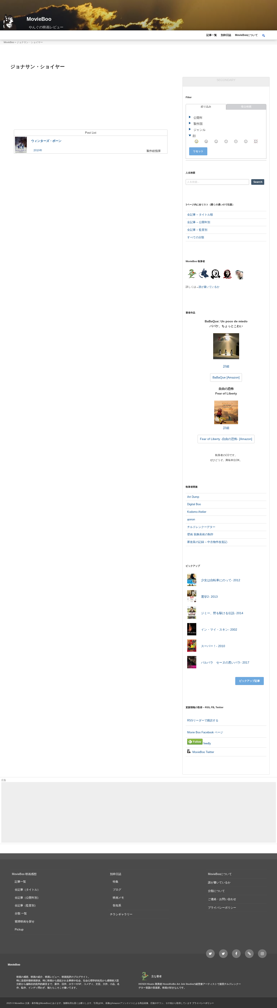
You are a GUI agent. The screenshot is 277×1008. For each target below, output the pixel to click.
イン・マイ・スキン (219, 629)
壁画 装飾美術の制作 (200, 534)
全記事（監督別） (26, 905)
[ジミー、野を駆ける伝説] (192, 613)
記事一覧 (211, 35)
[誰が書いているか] (238, 275)
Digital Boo (194, 504)
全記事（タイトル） (27, 889)
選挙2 (209, 596)
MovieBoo (39, 19)
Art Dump (193, 496)
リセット (198, 151)
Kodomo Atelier (196, 511)
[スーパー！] (192, 646)
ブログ (117, 889)
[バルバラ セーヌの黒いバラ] (192, 663)
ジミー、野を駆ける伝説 (222, 613)
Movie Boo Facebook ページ (205, 732)
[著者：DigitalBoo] (215, 274)
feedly (207, 743)
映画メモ (118, 897)
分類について (216, 891)
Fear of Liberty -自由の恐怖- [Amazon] (226, 439)
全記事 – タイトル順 (200, 214)
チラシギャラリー (121, 914)
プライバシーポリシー (222, 907)
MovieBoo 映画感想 (24, 874)
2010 (37, 150)
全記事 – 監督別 (197, 229)
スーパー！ (213, 646)
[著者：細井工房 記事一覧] (203, 274)
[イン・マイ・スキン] (192, 630)
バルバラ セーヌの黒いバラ (225, 662)
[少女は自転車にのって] (192, 580)
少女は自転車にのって (220, 580)
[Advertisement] (131, 812)
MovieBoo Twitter (203, 752)
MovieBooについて (246, 35)
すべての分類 (195, 237)
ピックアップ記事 (249, 680)
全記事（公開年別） (27, 897)
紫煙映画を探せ (24, 921)
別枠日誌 (226, 35)
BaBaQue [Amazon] (226, 377)
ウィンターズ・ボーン (46, 141)
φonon (191, 519)
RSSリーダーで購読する (202, 720)
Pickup (19, 929)
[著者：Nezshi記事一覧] (192, 274)
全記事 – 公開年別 (198, 222)
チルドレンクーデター (201, 527)
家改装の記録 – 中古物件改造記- (207, 542)
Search (257, 181)
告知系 (117, 905)
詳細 (226, 366)
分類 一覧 (21, 913)
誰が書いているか (209, 286)
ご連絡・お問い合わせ (222, 899)
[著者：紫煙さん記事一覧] (227, 274)
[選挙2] (192, 597)
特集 (115, 881)
